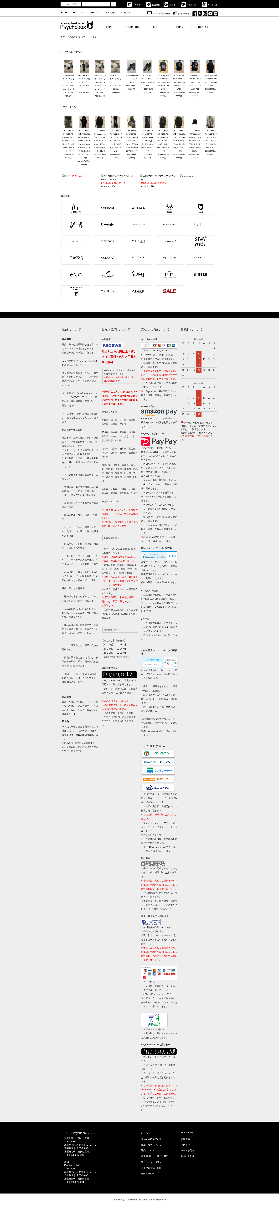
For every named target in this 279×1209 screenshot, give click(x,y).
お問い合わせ (184, 13)
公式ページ (158, 635)
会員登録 (156, 5)
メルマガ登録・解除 (161, 13)
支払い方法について (151, 1138)
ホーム (144, 1133)
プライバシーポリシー (152, 1162)
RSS (143, 1173)
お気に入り (191, 5)
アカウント (137, 5)
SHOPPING (132, 27)
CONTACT (204, 27)
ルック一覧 (108, 186)
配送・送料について (151, 1144)
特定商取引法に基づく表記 (154, 1156)
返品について (148, 1150)
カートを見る (187, 1150)
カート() (212, 5)
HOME (64, 12)
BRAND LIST (78, 12)
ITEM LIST (94, 12)
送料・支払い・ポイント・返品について (122, 12)
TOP (108, 27)
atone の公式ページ (158, 731)
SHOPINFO (180, 27)
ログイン (173, 5)
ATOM (151, 1173)
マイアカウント (188, 1133)
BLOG (156, 27)
